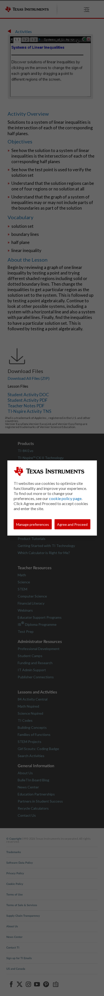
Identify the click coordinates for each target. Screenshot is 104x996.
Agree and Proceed (72, 524)
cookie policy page (65, 498)
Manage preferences (32, 524)
